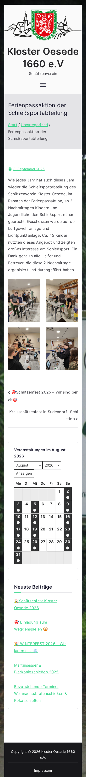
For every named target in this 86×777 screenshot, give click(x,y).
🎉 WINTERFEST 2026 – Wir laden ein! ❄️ (40, 647)
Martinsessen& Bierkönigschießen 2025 (36, 669)
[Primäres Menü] (43, 85)
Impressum (43, 770)
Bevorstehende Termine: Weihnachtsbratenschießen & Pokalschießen (40, 693)
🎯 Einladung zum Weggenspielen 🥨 (31, 625)
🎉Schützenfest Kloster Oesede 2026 (35, 604)
